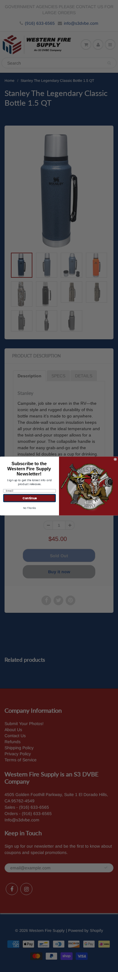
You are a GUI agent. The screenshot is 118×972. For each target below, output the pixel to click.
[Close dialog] (115, 459)
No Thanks (29, 508)
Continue (29, 498)
